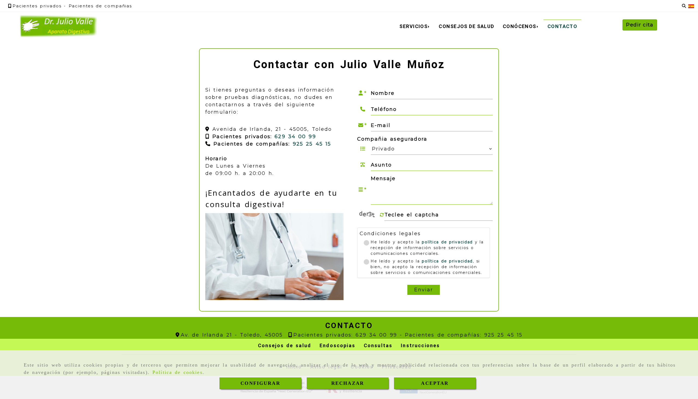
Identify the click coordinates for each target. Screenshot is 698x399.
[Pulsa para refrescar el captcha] (382, 215)
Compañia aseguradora (392, 139)
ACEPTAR (435, 383)
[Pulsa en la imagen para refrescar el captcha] (368, 214)
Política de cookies (177, 372)
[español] (691, 5)
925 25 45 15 (312, 144)
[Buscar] (684, 6)
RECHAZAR (347, 383)
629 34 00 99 (294, 137)
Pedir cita (639, 25)
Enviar (423, 290)
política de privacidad (447, 242)
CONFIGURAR (260, 383)
